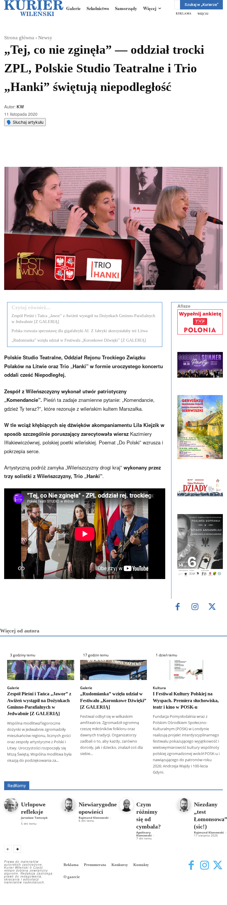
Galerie (13, 688)
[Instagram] (195, 607)
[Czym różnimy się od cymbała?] (126, 805)
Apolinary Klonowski (144, 833)
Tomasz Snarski (209, 777)
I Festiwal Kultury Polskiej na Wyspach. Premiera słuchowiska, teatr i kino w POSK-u (186, 700)
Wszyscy (63, 773)
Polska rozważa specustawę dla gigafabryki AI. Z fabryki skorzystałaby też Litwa (79, 331)
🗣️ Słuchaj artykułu (25, 122)
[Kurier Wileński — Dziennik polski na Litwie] (33, 8)
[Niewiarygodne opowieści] (69, 805)
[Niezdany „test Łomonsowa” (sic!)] (184, 805)
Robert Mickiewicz (170, 777)
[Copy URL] (107, 152)
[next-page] (17, 849)
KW (20, 106)
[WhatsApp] (79, 152)
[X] (66, 152)
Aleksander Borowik (97, 773)
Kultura (159, 688)
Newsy (45, 37)
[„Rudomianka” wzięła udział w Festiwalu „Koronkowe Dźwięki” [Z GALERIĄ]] (113, 670)
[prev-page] (8, 849)
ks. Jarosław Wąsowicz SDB (42, 777)
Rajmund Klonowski (128, 777)
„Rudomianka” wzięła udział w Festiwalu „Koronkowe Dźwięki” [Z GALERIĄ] (79, 340)
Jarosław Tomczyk (34, 818)
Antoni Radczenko (138, 773)
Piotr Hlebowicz (89, 777)
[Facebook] (52, 152)
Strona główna (19, 37)
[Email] (93, 152)
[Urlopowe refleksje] (11, 805)
